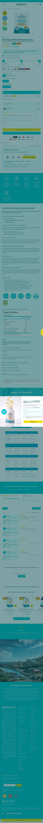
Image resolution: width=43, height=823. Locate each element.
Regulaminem (39, 417)
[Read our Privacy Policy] (42, 419)
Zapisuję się (33, 421)
